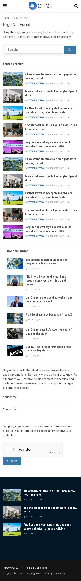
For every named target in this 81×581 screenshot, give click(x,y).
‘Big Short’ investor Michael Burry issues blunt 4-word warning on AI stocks (46, 280)
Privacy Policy (10, 567)
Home (6, 17)
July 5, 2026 (34, 307)
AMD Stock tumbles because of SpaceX (49, 314)
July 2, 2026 (34, 269)
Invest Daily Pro (35, 83)
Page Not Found (21, 17)
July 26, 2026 (34, 356)
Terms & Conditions (36, 567)
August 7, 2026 (35, 320)
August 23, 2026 (56, 83)
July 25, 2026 (34, 339)
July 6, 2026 (34, 289)
